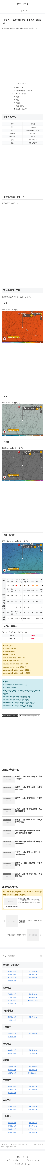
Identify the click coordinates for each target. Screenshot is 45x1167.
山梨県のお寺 (12, 1020)
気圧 (17, 100)
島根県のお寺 (12, 1089)
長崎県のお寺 (12, 1129)
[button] (41, 956)
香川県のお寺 (12, 1109)
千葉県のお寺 (33, 994)
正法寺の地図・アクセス (24, 91)
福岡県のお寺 (12, 1123)
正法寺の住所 (18, 88)
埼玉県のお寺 (12, 1003)
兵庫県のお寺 (33, 1067)
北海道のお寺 (12, 971)
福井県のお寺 (33, 1033)
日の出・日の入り (22, 109)
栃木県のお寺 (12, 997)
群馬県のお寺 (12, 1000)
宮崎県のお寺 (33, 1126)
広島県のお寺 (33, 1086)
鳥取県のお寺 (12, 1086)
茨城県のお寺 (12, 994)
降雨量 (18, 103)
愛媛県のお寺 (33, 1106)
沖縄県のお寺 (33, 1132)
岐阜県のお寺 (12, 1050)
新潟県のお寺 (12, 1017)
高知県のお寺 (33, 1109)
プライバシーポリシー (33, 1160)
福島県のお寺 (33, 977)
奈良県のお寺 (33, 1070)
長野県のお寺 (33, 1017)
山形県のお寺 (33, 974)
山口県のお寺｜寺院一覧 (11, 715)
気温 (17, 97)
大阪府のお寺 (12, 1073)
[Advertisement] (22, 55)
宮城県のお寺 (12, 981)
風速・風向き (20, 106)
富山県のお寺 (12, 1033)
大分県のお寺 (33, 1123)
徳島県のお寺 (12, 1106)
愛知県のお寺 (33, 1050)
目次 (19, 83)
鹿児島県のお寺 (33, 1129)
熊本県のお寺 (12, 1132)
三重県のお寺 (33, 1053)
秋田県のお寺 (33, 971)
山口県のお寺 (33, 1089)
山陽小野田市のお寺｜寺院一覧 (30, 715)
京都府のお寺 (12, 1070)
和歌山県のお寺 (33, 1073)
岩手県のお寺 (12, 977)
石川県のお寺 (12, 1037)
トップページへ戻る (11, 1160)
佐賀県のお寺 (12, 1126)
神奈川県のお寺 (33, 1000)
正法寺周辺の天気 (20, 94)
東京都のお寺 (33, 997)
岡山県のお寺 (12, 1093)
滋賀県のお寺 (12, 1067)
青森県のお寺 (12, 974)
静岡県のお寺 (12, 1053)
